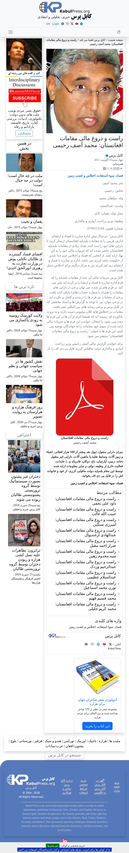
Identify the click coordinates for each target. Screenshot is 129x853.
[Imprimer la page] (111, 168)
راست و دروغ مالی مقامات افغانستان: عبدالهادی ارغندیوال (85, 532)
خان (10, 227)
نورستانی (25, 741)
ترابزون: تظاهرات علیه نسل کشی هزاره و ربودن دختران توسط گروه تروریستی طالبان (24, 559)
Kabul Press (114, 648)
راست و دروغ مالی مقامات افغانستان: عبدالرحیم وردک (85, 564)
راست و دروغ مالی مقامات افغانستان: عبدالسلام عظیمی (85, 575)
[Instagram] (92, 644)
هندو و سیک (53, 741)
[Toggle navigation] (10, 32)
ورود (116, 782)
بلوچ (13, 741)
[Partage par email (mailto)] (121, 168)
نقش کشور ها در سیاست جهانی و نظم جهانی (25, 366)
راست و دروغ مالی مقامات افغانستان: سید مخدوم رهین (85, 553)
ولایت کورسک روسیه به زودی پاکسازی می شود (25, 320)
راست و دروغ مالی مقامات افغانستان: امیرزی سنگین (85, 522)
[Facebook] (118, 168)
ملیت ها (114, 741)
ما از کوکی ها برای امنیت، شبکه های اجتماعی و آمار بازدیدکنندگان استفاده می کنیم (64, 849)
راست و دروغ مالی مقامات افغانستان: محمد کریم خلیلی (85, 606)
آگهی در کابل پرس (100, 782)
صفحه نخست (115, 40)
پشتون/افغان (75, 746)
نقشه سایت (117, 788)
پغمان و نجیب (31, 221)
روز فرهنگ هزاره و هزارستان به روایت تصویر (27, 411)
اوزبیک (81, 741)
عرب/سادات (54, 746)
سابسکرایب (24, 133)
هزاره (103, 741)
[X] (104, 168)
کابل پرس (115, 155)
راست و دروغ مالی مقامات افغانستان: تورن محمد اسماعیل (85, 585)
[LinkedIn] (114, 168)
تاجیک (92, 741)
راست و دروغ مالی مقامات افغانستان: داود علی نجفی (85, 501)
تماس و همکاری (66, 790)
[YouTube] (104, 644)
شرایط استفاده (83, 790)
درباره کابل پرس (67, 782)
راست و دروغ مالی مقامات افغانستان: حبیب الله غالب (85, 511)
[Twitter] (110, 644)
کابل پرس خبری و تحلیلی (26, 509)
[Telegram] (98, 644)
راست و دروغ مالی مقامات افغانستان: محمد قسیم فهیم (85, 596)
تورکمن (69, 741)
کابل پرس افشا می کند (92, 40)
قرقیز (38, 741)
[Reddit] (107, 168)
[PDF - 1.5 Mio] (84, 396)
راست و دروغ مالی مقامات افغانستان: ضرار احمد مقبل (85, 543)
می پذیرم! (52, 845)
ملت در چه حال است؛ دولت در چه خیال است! (25, 180)
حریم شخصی (83, 782)
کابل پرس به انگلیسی (100, 790)
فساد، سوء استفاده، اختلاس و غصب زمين (95, 627)
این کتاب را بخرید (97, 726)
